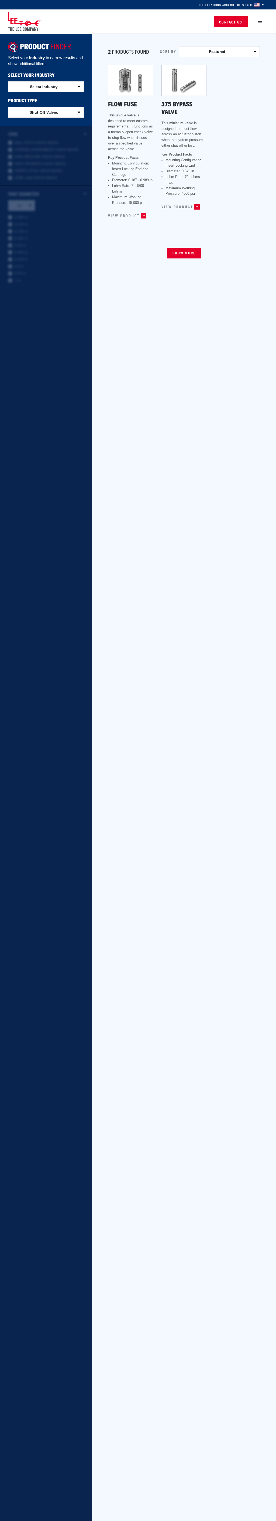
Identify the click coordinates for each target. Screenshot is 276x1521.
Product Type (22, 100)
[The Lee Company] (24, 21)
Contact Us (230, 21)
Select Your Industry (31, 75)
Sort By (168, 51)
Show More (184, 252)
